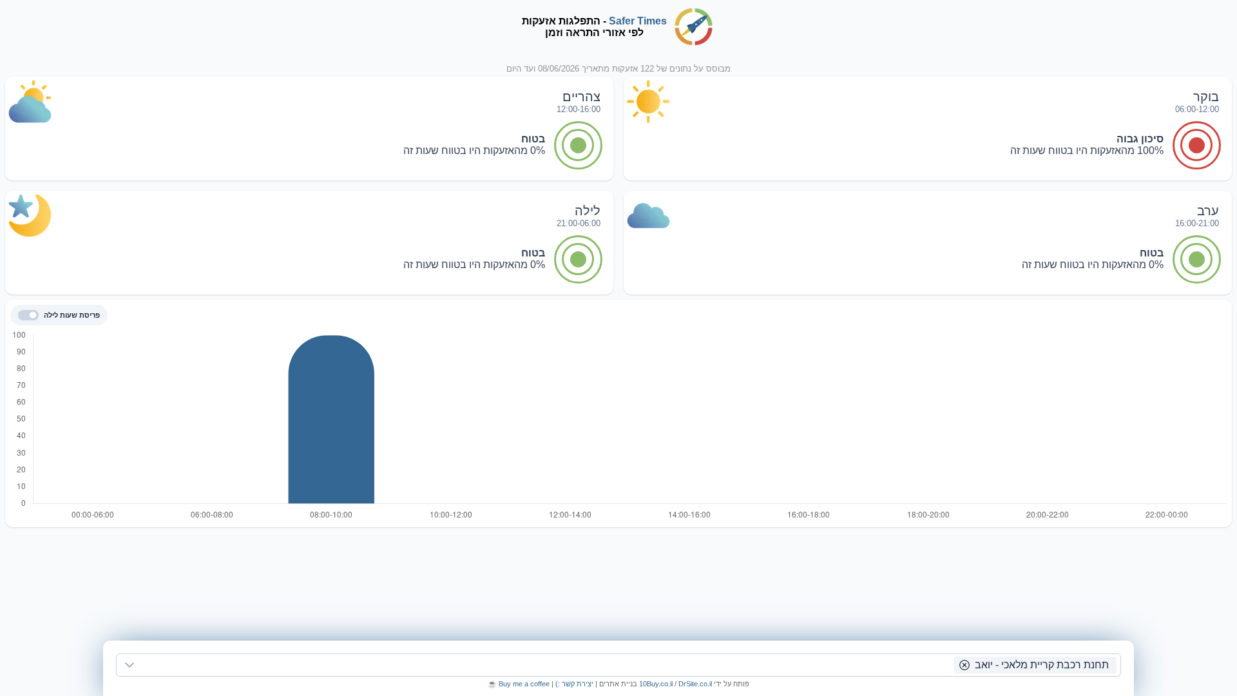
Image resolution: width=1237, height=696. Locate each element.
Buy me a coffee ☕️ (519, 684)
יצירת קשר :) (573, 684)
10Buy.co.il (656, 684)
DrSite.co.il (695, 684)
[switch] (28, 315)
